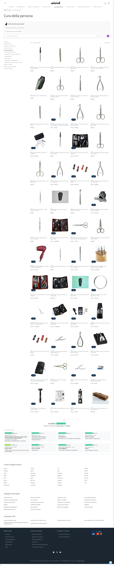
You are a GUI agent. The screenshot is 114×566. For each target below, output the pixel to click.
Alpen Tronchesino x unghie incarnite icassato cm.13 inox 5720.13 (100, 181)
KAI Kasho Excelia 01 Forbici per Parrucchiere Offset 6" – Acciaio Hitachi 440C (39, 324)
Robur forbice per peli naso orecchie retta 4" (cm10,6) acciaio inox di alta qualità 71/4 (79, 238)
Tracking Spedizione (10, 539)
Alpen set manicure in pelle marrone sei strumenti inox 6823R (40, 295)
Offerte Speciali (9, 542)
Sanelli (5, 468)
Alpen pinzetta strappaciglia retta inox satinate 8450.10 (39, 125)
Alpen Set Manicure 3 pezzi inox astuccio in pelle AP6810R (80, 409)
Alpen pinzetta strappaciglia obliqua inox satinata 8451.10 (60, 68)
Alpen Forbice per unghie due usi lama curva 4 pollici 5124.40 (39, 181)
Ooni (5, 478)
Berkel (32, 471)
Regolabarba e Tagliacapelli (11, 60)
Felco (85, 480)
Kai (58, 468)
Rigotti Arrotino (7, 10)
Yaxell (5, 473)
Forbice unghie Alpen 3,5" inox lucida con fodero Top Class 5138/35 (100, 238)
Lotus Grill (33, 485)
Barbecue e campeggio (63, 507)
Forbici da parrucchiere (10, 52)
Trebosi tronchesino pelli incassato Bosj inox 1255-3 (79, 380)
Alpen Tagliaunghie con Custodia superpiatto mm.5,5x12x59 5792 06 (99, 210)
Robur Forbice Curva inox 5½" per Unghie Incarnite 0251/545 (58, 380)
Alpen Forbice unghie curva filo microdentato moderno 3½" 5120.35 (59, 96)
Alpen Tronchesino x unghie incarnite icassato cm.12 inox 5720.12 (59, 181)
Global (32, 468)
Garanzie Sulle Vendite (64, 537)
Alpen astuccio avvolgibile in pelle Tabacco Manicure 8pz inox (99, 409)
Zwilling (6, 471)
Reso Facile (34, 542)
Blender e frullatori (62, 500)
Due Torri (33, 480)
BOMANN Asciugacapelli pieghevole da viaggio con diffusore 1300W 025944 (39, 267)
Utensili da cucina (8, 48)
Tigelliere (86, 504)
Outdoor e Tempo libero (9, 46)
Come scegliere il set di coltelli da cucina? (94, 520)
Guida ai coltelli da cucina (10, 520)
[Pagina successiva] (76, 419)
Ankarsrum (60, 478)
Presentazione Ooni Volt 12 (64, 520)
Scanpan (60, 480)
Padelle (5, 504)
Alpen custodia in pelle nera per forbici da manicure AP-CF (58, 210)
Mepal (5, 482)
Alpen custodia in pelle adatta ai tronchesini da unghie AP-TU (80, 295)
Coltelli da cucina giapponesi (11, 500)
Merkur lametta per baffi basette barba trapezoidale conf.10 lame (98, 380)
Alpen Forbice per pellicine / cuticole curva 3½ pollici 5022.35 (80, 68)
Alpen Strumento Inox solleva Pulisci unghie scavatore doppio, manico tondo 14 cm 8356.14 (59, 125)
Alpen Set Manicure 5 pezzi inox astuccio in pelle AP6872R (39, 352)
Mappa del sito (8, 544)
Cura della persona (8, 50)
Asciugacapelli (8, 56)
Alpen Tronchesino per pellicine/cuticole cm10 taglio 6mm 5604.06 (100, 96)
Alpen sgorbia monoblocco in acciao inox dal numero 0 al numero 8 (79, 96)
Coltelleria (6, 42)
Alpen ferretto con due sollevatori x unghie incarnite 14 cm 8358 (38, 210)
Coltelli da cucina (8, 497)
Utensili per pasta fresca (9, 509)
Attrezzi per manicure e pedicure (12, 54)
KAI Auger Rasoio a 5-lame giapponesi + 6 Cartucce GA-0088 (38, 409)
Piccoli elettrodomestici (90, 497)
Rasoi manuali (8, 58)
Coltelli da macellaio (36, 504)
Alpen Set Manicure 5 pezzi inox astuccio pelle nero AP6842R (59, 324)
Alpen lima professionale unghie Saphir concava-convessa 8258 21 (60, 153)
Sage (32, 478)
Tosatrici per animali (36, 509)
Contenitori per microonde (37, 502)
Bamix (5, 475)
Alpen (5, 480)
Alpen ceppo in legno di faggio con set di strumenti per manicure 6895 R (99, 267)
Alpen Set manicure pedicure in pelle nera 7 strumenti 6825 (58, 295)
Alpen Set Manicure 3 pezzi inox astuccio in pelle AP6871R (80, 181)
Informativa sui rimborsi (38, 547)
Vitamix (86, 478)
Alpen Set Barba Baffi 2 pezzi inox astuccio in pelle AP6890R (79, 324)
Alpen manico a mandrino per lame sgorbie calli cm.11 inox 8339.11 (80, 267)
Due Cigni (60, 473)
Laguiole (33, 482)
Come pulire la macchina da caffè (39, 523)
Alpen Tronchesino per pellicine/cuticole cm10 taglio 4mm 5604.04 (79, 125)
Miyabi (86, 468)
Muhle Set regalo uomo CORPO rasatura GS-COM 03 (59, 409)
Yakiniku (86, 475)
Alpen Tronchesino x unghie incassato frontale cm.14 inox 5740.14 (80, 352)
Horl (59, 471)
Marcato (86, 473)
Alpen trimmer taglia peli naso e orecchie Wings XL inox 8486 (100, 352)
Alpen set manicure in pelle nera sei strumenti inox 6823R (79, 153)
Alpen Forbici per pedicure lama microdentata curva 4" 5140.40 (100, 153)
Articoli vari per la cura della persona (13, 62)
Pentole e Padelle (8, 64)
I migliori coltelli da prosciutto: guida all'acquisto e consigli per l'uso (16, 523)
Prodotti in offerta (8, 68)
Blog (6, 547)
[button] (5, 3)
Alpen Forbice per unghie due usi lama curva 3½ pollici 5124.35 (100, 125)
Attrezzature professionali (10, 66)
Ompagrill (33, 475)
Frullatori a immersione (9, 502)
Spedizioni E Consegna (37, 537)
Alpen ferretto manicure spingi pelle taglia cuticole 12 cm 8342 (38, 238)
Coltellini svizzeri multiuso (64, 502)
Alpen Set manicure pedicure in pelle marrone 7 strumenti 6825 (59, 238)
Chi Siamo (7, 534)
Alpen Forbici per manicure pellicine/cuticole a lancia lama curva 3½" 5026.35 (100, 68)
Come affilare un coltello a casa (38, 520)
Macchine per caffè (35, 497)
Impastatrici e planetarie (90, 500)
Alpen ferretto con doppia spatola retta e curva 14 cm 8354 (60, 267)
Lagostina (60, 485)
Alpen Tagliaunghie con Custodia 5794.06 (38, 95)
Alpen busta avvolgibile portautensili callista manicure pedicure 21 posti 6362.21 (39, 380)
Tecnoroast (6, 485)
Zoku (85, 482)
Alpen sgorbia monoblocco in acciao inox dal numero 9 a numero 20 (79, 210)
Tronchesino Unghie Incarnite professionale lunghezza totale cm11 (58, 352)
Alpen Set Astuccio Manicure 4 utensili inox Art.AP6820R (38, 153)
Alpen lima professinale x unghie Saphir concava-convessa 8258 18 (40, 68)
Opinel (86, 471)
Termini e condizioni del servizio (40, 544)
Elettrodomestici (8, 44)
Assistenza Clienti (9, 537)
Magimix (60, 475)
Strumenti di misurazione (90, 502)
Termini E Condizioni (37, 534)
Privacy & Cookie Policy (64, 534)
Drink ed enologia (88, 507)
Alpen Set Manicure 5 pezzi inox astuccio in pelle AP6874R (100, 324)
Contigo (59, 482)
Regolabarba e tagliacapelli (10, 507)
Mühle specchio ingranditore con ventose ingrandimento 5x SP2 (99, 295)
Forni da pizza (34, 500)
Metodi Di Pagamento (37, 539)
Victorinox (33, 473)
